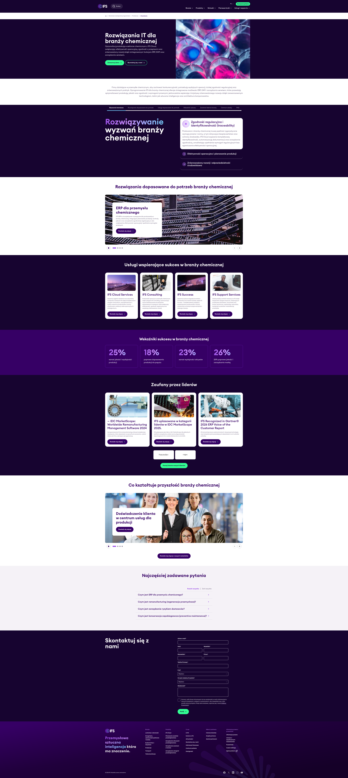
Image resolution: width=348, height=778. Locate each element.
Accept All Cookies (60, 761)
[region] (37, 766)
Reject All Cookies (60, 766)
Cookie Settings (60, 770)
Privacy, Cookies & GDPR (12, 768)
